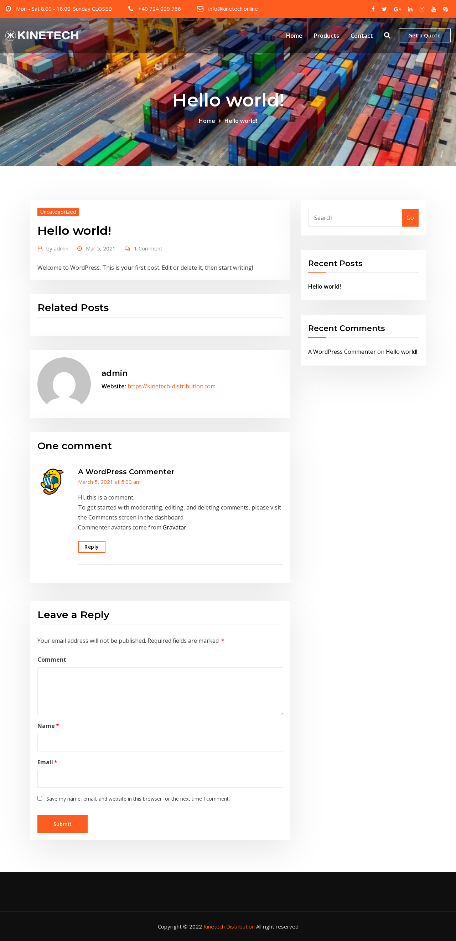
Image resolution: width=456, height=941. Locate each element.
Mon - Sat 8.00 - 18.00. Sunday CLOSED (64, 8)
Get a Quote (424, 35)
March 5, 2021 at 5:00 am (109, 481)
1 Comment (148, 248)
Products (326, 36)
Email (47, 762)
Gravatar (174, 527)
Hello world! (240, 121)
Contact (362, 36)
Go (410, 218)
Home (294, 36)
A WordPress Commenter (126, 471)
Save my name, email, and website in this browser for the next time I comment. (138, 798)
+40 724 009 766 (159, 8)
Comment (51, 659)
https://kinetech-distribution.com (172, 386)
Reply (91, 546)
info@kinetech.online (233, 8)
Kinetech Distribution (229, 926)
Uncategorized (58, 211)
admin (57, 248)
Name (48, 726)
